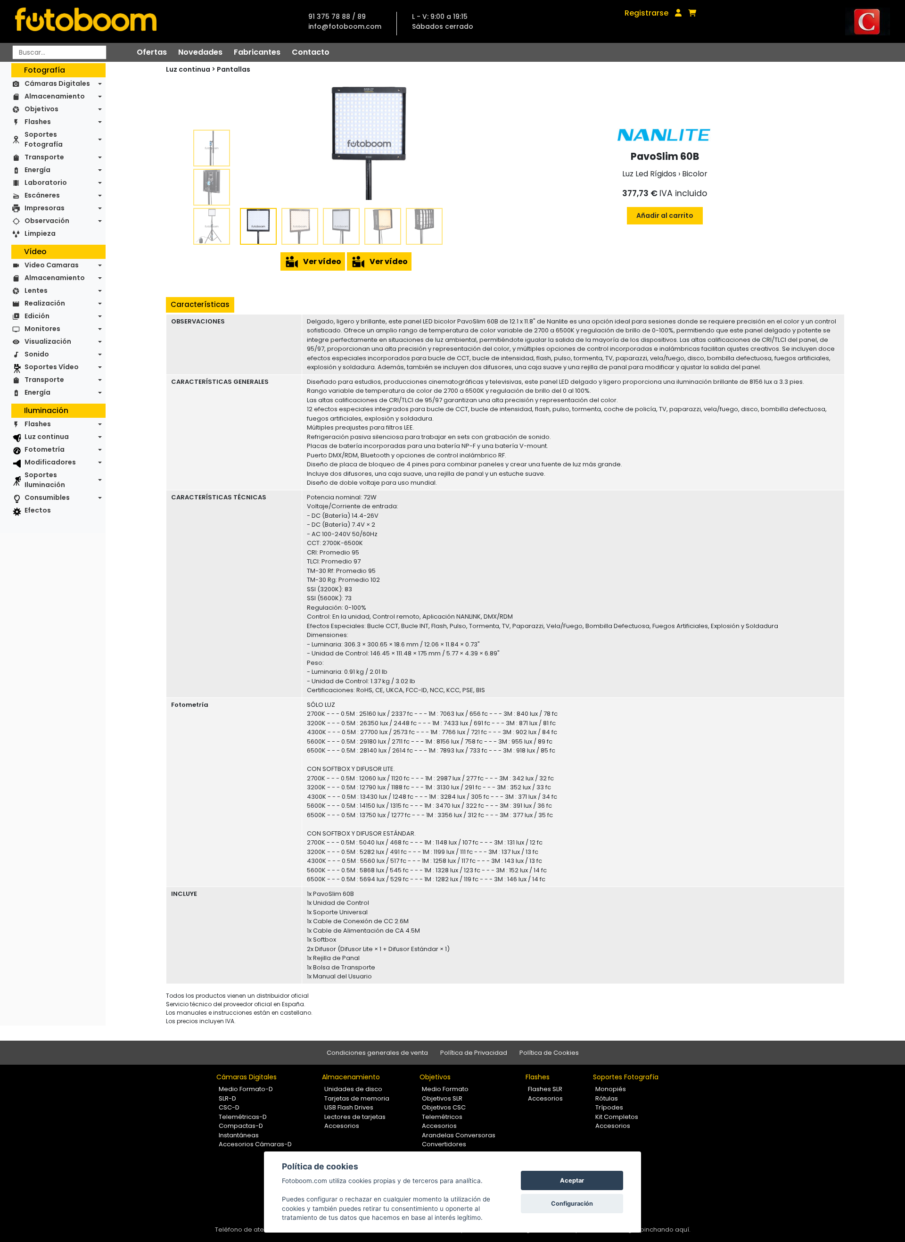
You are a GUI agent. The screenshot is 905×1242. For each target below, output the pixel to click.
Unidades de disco (353, 1089)
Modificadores (50, 462)
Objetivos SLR (442, 1098)
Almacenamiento (55, 96)
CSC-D (229, 1107)
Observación (47, 220)
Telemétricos (442, 1116)
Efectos (38, 510)
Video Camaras (52, 265)
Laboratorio (46, 182)
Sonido (37, 354)
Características (200, 304)
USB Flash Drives (348, 1107)
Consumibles (47, 497)
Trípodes (609, 1107)
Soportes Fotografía (44, 139)
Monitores (42, 328)
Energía (37, 169)
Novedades (200, 52)
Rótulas (606, 1098)
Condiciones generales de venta (377, 1052)
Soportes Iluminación (45, 479)
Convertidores (444, 1144)
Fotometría (45, 449)
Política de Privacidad (473, 1052)
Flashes (38, 121)
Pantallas (233, 69)
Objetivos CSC (444, 1107)
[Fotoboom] (85, 21)
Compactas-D (241, 1125)
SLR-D (227, 1098)
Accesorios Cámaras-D (255, 1144)
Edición (37, 316)
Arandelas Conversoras (458, 1135)
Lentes (36, 290)
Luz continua (47, 436)
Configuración (572, 1203)
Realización (45, 303)
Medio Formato (445, 1089)
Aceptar (572, 1180)
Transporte (44, 157)
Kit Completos (616, 1116)
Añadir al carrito (664, 215)
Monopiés (610, 1089)
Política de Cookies (549, 1052)
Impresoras (45, 208)
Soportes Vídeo (52, 367)
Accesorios (341, 1125)
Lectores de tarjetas (355, 1116)
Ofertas (152, 52)
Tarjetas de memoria (356, 1098)
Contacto (310, 52)
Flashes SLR (545, 1089)
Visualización (48, 341)
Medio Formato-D (246, 1089)
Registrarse (646, 13)
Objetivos (41, 109)
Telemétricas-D (243, 1116)
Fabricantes (257, 52)
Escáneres (42, 195)
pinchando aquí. (665, 1229)
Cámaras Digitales (57, 83)
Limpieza (40, 233)
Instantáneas (239, 1135)
